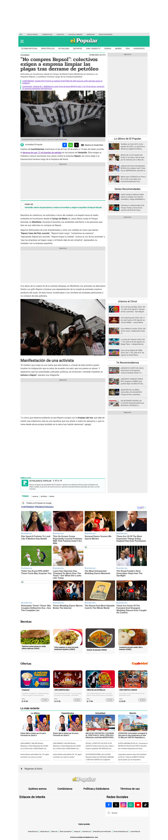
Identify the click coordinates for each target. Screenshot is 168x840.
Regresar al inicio (33, 768)
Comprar (44, 700)
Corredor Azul (47, 34)
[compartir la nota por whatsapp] (70, 145)
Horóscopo (91, 34)
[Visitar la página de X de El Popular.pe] (116, 804)
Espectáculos (47, 48)
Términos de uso (130, 788)
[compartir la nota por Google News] (92, 145)
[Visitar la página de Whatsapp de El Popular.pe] (131, 804)
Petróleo (44, 496)
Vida (128, 48)
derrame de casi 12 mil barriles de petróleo (42, 152)
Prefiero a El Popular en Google (38, 503)
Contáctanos (64, 788)
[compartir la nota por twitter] (76, 145)
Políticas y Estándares (96, 788)
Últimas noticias (29, 48)
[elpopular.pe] (84, 44)
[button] (22, 41)
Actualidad (63, 48)
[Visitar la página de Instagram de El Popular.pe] (123, 804)
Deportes (77, 48)
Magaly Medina (32, 34)
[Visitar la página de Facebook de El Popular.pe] (109, 804)
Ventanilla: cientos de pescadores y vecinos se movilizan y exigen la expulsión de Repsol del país (63, 207)
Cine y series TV (93, 48)
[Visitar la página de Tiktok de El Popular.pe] (145, 804)
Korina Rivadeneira (105, 34)
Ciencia (107, 48)
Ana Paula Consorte (75, 34)
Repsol (52, 496)
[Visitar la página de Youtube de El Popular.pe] (138, 804)
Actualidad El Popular (34, 145)
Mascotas (60, 34)
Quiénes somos (37, 788)
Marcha (35, 496)
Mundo (118, 48)
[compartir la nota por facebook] (64, 145)
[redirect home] (84, 780)
